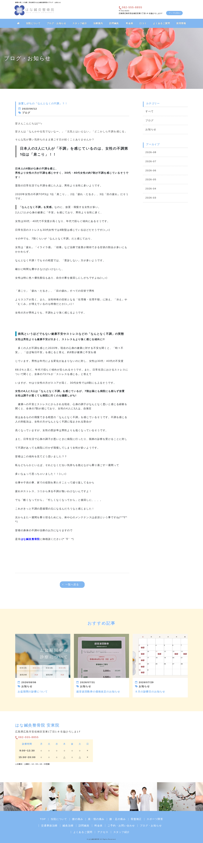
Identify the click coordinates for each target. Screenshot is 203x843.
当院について (33, 23)
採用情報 (181, 23)
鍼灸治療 (68, 825)
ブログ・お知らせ (56, 23)
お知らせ (150, 129)
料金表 (129, 23)
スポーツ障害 (155, 819)
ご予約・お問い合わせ (121, 825)
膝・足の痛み (117, 819)
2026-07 (150, 161)
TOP (43, 819)
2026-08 (150, 152)
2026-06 (150, 170)
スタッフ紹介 (79, 23)
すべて (149, 111)
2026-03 (150, 197)
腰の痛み (77, 819)
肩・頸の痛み (96, 819)
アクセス (102, 832)
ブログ (149, 120)
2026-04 (150, 188)
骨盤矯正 (136, 819)
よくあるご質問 (161, 23)
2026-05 (150, 179)
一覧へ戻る (72, 584)
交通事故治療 (49, 825)
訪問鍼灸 (114, 23)
